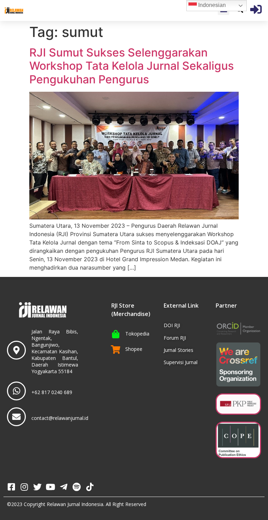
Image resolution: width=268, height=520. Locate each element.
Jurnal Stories (178, 350)
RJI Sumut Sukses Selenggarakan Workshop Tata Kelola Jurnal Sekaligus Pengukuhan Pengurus (131, 66)
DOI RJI (172, 325)
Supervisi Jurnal (181, 362)
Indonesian (211, 5)
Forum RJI (175, 337)
